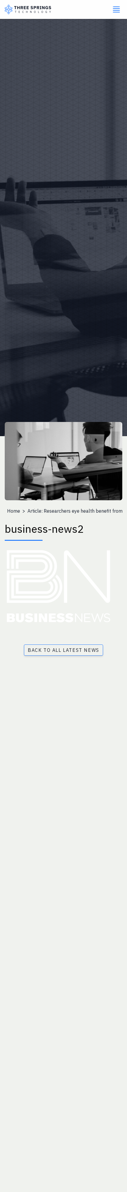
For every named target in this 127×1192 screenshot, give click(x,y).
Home (13, 511)
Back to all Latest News (63, 650)
